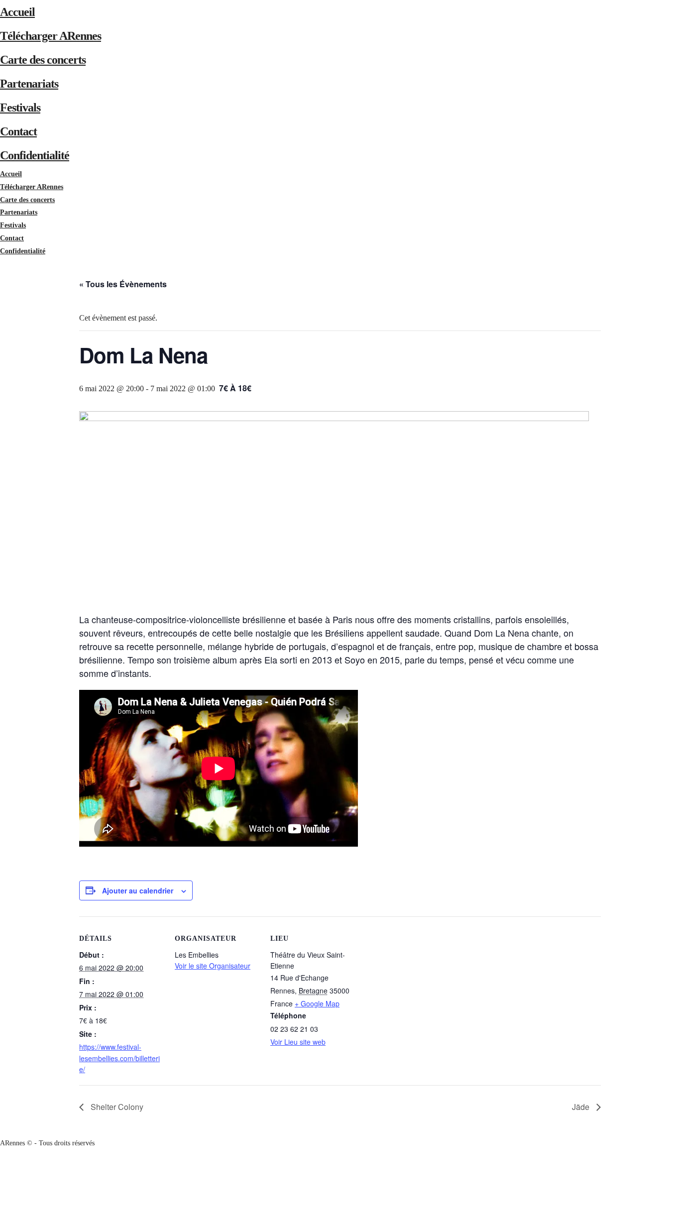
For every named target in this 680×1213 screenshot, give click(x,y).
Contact (18, 131)
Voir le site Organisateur (212, 966)
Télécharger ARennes (50, 35)
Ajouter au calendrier (137, 890)
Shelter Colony (116, 1106)
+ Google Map (317, 1003)
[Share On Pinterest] (1, 1194)
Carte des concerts (43, 59)
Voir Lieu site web (298, 1042)
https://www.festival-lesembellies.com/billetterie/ (119, 1058)
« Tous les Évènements (123, 284)
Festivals (20, 107)
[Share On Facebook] (1, 1168)
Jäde (581, 1106)
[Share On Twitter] (1, 1181)
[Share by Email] (1, 1207)
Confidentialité (34, 155)
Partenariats (29, 83)
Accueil (17, 11)
